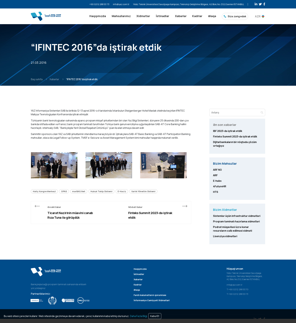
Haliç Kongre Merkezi (44, 191)
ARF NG (217, 169)
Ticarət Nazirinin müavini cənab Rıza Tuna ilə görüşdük (70, 215)
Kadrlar (197, 16)
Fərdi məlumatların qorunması (150, 295)
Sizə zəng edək (237, 16)
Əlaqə (212, 16)
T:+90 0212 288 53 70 (237, 289)
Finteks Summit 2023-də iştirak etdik (150, 215)
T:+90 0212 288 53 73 (237, 294)
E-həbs (217, 181)
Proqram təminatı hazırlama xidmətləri (236, 221)
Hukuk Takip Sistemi (101, 191)
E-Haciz (122, 191)
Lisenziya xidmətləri (225, 236)
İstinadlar (162, 16)
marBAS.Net (78, 191)
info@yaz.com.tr (121, 4)
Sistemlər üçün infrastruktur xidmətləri (236, 216)
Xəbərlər (181, 16)
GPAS (64, 191)
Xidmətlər (143, 16)
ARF (215, 175)
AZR (258, 16)
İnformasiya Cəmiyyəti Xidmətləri (152, 300)
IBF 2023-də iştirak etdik (227, 131)
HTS (215, 192)
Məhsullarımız (121, 16)
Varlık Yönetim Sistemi (143, 191)
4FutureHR (219, 186)
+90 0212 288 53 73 (99, 4)
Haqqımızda (97, 16)
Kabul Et (154, 316)
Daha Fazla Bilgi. (139, 316)
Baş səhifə (37, 79)
